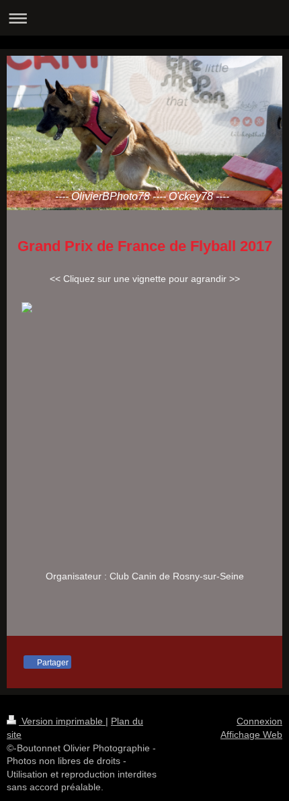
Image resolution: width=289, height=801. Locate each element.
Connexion (259, 721)
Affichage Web (251, 734)
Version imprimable (62, 721)
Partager (52, 662)
